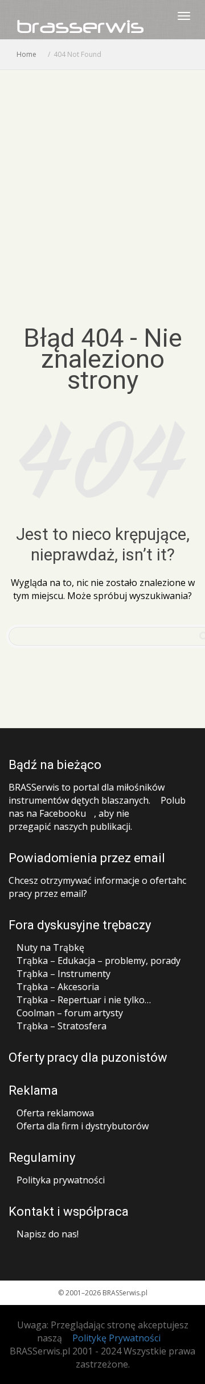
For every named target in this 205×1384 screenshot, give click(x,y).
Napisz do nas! (48, 1234)
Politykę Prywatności (116, 1338)
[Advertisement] (102, 178)
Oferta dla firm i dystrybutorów (83, 1126)
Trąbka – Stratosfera (61, 1026)
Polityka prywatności (61, 1180)
